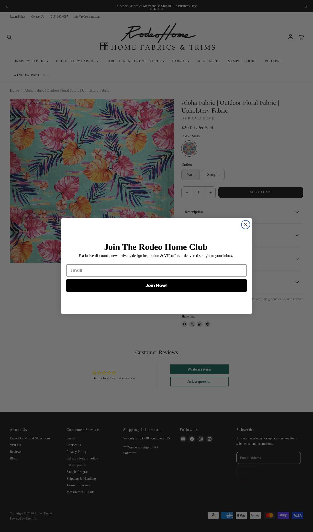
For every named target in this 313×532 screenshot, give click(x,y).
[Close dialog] (245, 224)
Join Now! (156, 285)
